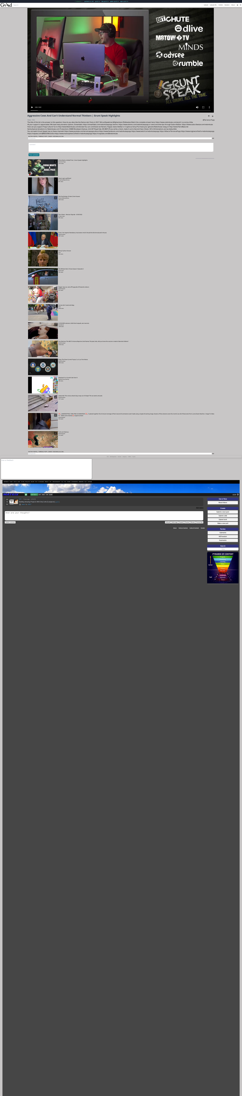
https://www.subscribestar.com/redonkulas (197, 124)
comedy (50, 136)
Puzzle (133, 456)
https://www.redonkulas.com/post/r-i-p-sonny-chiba (174, 122)
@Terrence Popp (209, 120)
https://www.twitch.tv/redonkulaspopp (145, 131)
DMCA (129, 456)
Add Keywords (113, 456)
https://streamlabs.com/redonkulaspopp (97, 124)
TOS (108, 456)
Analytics (125, 456)
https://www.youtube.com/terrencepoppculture (81, 131)
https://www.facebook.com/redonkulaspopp (115, 131)
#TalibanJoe (127, 122)
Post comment (34, 155)
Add (213, 138)
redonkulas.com (58, 136)
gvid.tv (97, 1)
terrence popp (42, 136)
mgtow (30, 136)
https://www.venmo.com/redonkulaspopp (134, 124)
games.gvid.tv (114, 1)
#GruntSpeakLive (106, 122)
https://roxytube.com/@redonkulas (105, 133)
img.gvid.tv (105, 1)
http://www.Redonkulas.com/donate (71, 127)
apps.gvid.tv (124, 1)
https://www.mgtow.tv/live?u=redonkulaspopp (197, 131)
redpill (35, 136)
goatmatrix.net (89, 1)
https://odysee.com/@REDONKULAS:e (40, 133)
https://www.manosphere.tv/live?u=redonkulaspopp (73, 133)
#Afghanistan (117, 122)
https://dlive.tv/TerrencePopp (170, 131)
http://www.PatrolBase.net (178, 127)
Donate (119, 456)
